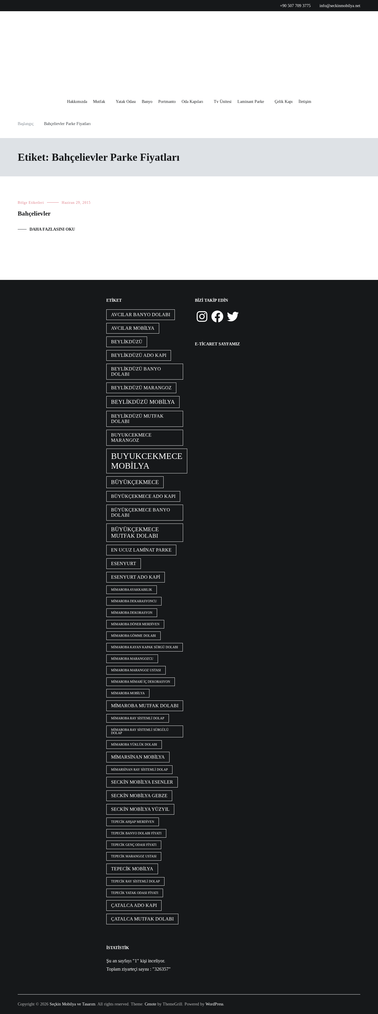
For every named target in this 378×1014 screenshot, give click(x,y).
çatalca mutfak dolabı (142, 918)
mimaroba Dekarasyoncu (134, 601)
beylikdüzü (126, 341)
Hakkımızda (77, 101)
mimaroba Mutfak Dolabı (144, 705)
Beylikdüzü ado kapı (138, 355)
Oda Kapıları (192, 101)
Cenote (150, 1004)
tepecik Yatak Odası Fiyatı (134, 893)
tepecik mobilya (132, 868)
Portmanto (167, 101)
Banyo (147, 101)
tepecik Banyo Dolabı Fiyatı (136, 833)
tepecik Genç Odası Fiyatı (134, 844)
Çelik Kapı (284, 101)
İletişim (305, 101)
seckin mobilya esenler (142, 782)
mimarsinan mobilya (138, 756)
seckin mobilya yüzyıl (140, 809)
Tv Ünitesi (223, 101)
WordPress (214, 1004)
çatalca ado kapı (134, 905)
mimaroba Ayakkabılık (131, 589)
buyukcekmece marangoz (131, 437)
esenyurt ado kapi (135, 577)
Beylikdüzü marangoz (141, 387)
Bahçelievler (34, 213)
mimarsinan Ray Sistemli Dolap (139, 769)
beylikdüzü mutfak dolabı (137, 419)
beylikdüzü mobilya (143, 402)
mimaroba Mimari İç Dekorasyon (140, 681)
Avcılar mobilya (132, 328)
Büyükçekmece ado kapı (143, 496)
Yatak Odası (126, 101)
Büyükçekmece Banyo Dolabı (140, 512)
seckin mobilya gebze (139, 795)
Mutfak (99, 101)
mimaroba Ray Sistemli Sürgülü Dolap (140, 731)
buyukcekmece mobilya (147, 460)
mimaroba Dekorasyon (131, 612)
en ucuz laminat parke (141, 549)
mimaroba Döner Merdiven (135, 624)
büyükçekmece (135, 482)
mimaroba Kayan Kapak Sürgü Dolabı (144, 647)
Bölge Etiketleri (31, 203)
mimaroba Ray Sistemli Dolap (137, 718)
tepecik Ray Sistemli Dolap (135, 881)
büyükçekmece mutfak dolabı (135, 532)
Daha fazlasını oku (52, 229)
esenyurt (123, 563)
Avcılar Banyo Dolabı (140, 314)
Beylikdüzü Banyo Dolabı (136, 371)
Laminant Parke (250, 101)
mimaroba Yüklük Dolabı (134, 744)
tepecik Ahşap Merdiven (132, 821)
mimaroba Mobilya (128, 693)
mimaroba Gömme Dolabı (133, 635)
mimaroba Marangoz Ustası (136, 670)
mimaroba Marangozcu (132, 658)
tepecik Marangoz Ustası (134, 856)
